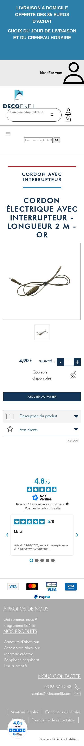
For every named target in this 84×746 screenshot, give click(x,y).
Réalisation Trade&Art (64, 739)
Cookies (44, 739)
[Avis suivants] (77, 535)
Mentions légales (24, 712)
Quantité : (47, 361)
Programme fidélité (19, 625)
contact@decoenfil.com (52, 693)
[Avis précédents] (7, 535)
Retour (72, 440)
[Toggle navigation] (8, 133)
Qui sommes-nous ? (20, 619)
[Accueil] (19, 99)
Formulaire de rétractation (56, 720)
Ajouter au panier (42, 396)
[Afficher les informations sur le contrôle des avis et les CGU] (67, 504)
